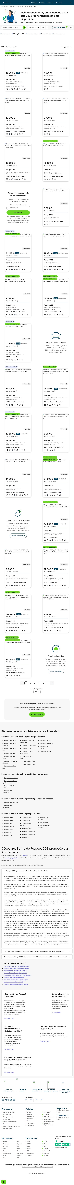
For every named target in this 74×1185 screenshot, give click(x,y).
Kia (18, 1146)
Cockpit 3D (57, 925)
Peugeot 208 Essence (11, 778)
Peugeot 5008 (8, 829)
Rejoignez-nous (8, 1117)
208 (28, 1141)
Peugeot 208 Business (29, 745)
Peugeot (24, 855)
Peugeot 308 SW (9, 826)
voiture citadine (26, 921)
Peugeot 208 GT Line (28, 761)
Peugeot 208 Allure (10, 753)
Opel (4, 1148)
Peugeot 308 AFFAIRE (28, 834)
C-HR (45, 1141)
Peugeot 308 (8, 823)
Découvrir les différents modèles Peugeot (16, 968)
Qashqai (46, 1155)
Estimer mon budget (18, 535)
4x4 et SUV (47, 1112)
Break (29, 1121)
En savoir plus (9, 1018)
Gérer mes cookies (63, 1165)
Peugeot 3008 (8, 820)
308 (28, 1146)
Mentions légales (26, 1165)
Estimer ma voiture (56, 671)
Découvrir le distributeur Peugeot (14, 977)
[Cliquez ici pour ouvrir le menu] (71, 2)
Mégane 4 (47, 1151)
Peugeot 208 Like (45, 740)
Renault (5, 1141)
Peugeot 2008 (8, 817)
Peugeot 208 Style (45, 751)
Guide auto (47, 1119)
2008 (29, 1144)
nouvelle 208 (39, 925)
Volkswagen (7, 1153)
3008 (29, 1148)
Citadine (29, 1112)
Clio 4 (45, 1144)
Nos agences (7, 1114)
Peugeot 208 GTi (27, 915)
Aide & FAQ (6, 1119)
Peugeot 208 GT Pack (28, 764)
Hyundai (19, 1144)
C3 (28, 1151)
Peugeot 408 (8, 832)
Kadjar (46, 1148)
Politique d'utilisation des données (44, 1165)
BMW (18, 1151)
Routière (29, 1118)
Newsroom (6, 1124)
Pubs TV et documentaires (11, 1126)
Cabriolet (47, 1114)
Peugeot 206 (26, 837)
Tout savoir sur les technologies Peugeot (16, 980)
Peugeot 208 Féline (17, 910)
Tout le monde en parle (10, 1121)
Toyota (19, 1155)
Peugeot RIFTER (26, 828)
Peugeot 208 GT (27, 748)
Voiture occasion (15, 6)
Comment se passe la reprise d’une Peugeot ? (17, 975)
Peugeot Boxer (44, 822)
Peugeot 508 (26, 820)
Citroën (5, 1146)
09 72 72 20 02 (8, 1100)
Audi (4, 1155)
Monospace (30, 1123)
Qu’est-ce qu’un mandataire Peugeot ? (15, 970)
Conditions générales (12, 1165)
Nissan (5, 1158)
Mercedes (20, 1153)
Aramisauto (4, 6)
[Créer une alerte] (3, 1182)
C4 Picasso (30, 1153)
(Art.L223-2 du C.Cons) (21, 222)
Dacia (5, 1151)
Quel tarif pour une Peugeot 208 (13, 982)
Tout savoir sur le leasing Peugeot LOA (15, 973)
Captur (29, 1155)
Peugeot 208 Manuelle (11, 802)
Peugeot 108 (8, 835)
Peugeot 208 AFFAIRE (28, 831)
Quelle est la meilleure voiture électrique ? (17, 966)
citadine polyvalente (11, 858)
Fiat (18, 1141)
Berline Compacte (30, 1115)
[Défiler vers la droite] (50, 27)
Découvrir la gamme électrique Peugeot (16, 984)
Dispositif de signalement (44, 1167)
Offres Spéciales (49, 1117)
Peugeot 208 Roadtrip (46, 743)
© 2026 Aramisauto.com (37, 1173)
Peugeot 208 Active (10, 740)
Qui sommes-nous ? (9, 1112)
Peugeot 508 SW (27, 817)
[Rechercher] (24, 27)
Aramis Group (7, 1128)
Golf (45, 1146)
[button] (38, 27)
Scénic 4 (46, 1153)
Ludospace (30, 1125)
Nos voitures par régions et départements (49, 1123)
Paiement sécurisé (28, 1167)
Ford (18, 1148)
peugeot (24, 6)
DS (18, 1158)
